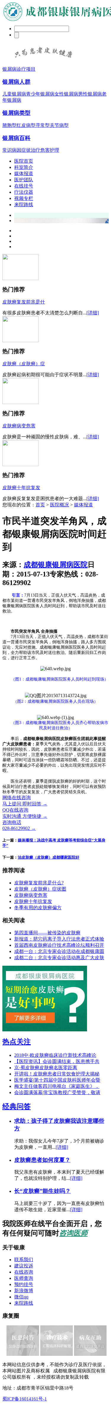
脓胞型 (9, 125)
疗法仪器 (23, 192)
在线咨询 (23, 1271)
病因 (16, 150)
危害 (45, 150)
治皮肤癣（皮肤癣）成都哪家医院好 (48, 857)
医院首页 (23, 161)
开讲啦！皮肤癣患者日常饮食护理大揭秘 (56, 1073)
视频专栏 (23, 198)
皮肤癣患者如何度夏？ (42, 1160)
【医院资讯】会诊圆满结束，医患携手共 (56, 1061)
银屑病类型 (16, 113)
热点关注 (16, 1042)
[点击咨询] (43, 59)
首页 (40, 504)
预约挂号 (23, 1284)
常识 (7, 150)
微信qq (21, 1296)
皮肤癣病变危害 (19, 425)
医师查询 (23, 1278)
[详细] (92, 312)
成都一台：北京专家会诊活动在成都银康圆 (59, 951)
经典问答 (16, 1106)
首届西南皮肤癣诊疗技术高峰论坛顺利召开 (59, 945)
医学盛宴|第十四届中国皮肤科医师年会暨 (57, 1080)
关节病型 (59, 125)
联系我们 (23, 1259)
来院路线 (23, 204)
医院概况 (59, 504)
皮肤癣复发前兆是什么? (39, 882)
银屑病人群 (16, 82)
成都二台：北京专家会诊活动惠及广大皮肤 (59, 957)
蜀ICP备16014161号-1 (24, 1398)
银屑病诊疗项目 (19, 69)
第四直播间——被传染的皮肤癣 (47, 932)
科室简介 (23, 167)
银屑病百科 (16, 138)
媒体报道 (23, 173)
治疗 (35, 150)
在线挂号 (23, 185)
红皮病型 (26, 125)
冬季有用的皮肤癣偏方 (38, 907)
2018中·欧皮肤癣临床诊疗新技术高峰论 (55, 1055)
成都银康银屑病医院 (56, 564)
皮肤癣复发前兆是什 (23, 301)
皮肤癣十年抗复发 (21, 487)
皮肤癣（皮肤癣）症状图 (40, 888)
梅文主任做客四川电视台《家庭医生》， (56, 1086)
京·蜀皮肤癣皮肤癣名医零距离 (45, 1067)
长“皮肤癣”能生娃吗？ (42, 1191)
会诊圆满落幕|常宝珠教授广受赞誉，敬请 (57, 1092)
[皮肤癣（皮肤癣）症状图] (20, 340)
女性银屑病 (66, 93)
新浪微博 (23, 1290)
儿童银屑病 (14, 93)
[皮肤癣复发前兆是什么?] (20, 278)
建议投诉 (23, 1265)
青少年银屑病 (40, 93)
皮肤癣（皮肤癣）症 (23, 363)
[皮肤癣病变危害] (20, 402)
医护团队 (23, 179)
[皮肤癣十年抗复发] (20, 464)
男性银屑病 (90, 93)
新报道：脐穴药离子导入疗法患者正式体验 (59, 938)
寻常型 (43, 125)
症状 (26, 150)
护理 (54, 150)
